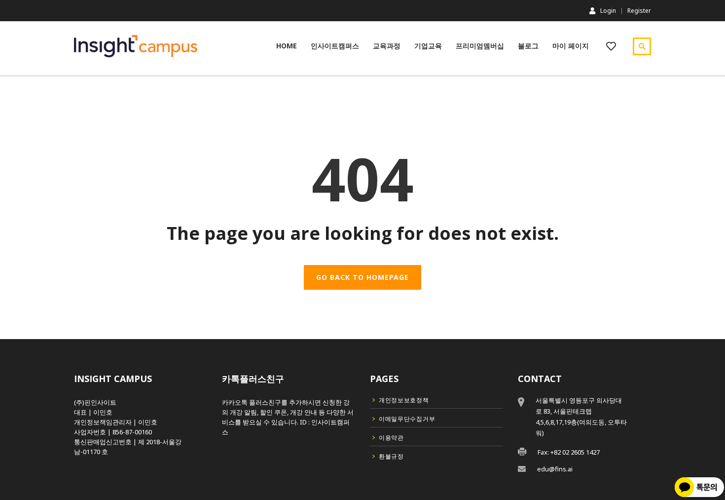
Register (639, 11)
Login (608, 10)
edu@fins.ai (555, 468)
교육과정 (386, 45)
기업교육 (428, 45)
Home (286, 45)
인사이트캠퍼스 (335, 45)
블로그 (528, 45)
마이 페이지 (570, 45)
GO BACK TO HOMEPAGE (362, 277)
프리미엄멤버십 (480, 45)
